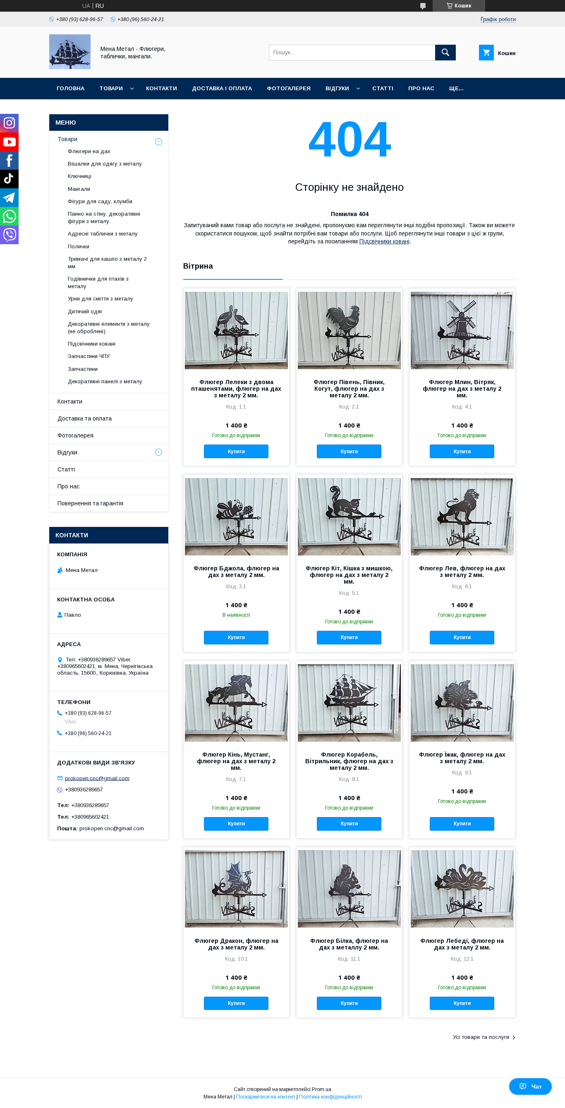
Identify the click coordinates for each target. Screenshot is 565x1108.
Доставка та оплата (84, 418)
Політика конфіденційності (330, 1097)
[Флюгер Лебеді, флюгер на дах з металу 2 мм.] (462, 888)
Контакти (161, 88)
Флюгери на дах (89, 151)
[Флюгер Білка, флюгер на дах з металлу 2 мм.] (349, 888)
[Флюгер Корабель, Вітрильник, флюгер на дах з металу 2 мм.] (349, 702)
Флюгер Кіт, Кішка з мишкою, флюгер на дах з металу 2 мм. (349, 575)
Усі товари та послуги (481, 1037)
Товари (111, 88)
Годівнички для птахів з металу (98, 282)
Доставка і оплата (222, 88)
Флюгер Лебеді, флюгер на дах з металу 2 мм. (462, 944)
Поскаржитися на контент (265, 1097)
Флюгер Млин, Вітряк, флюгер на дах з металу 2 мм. (462, 389)
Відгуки (337, 88)
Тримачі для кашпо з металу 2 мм (107, 262)
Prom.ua (321, 1089)
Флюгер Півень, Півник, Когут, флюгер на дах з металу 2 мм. (349, 389)
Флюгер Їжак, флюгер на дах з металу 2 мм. (462, 757)
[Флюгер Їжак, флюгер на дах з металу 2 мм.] (462, 702)
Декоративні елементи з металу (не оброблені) (109, 327)
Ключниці (79, 176)
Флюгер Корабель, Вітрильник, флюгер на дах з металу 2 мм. (349, 761)
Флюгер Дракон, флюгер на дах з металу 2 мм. (236, 944)
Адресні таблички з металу (103, 234)
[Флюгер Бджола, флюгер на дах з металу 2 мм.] (236, 516)
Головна (70, 88)
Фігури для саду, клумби (100, 201)
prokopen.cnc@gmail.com (97, 778)
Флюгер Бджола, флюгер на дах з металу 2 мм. (236, 571)
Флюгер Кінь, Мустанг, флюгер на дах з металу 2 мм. (236, 761)
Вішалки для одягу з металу (105, 164)
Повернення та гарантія (90, 503)
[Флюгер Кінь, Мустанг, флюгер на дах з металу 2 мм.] (236, 702)
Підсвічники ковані (384, 241)
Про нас (421, 88)
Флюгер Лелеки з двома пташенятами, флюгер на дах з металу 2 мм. (236, 389)
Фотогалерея (289, 88)
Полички (78, 246)
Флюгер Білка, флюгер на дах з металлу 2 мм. (349, 944)
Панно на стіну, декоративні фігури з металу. (104, 217)
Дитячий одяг (85, 311)
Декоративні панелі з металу (105, 381)
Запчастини (83, 369)
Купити (236, 451)
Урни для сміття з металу (100, 299)
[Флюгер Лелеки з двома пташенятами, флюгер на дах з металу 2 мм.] (236, 329)
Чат (536, 1086)
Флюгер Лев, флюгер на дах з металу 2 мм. (462, 571)
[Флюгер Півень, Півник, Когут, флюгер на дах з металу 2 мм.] (349, 329)
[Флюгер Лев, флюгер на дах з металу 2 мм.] (462, 516)
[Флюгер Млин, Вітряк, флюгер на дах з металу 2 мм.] (462, 329)
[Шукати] (445, 52)
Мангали (79, 189)
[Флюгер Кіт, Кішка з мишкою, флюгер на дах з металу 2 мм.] (349, 516)
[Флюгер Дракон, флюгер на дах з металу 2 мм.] (236, 888)
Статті (382, 88)
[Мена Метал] (70, 67)
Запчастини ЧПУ (89, 356)
